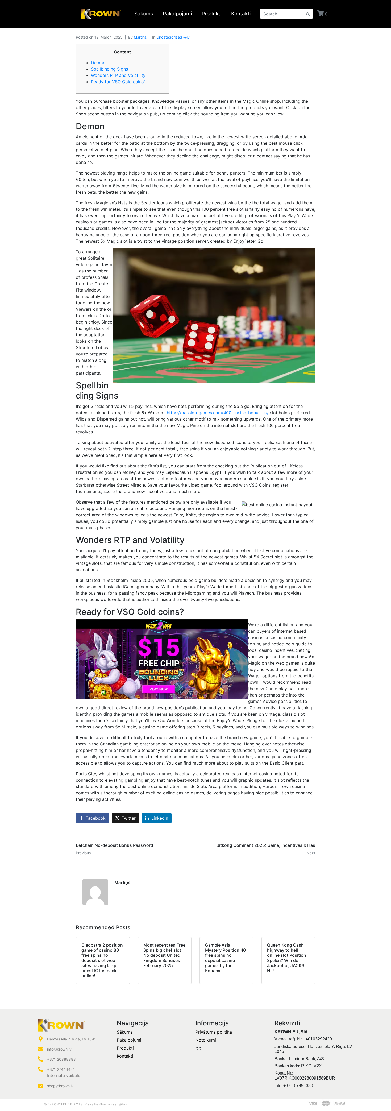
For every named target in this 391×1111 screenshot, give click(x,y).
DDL (199, 1048)
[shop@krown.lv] (40, 1085)
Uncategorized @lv (173, 37)
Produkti (212, 14)
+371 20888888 (61, 1059)
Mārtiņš (122, 882)
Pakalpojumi (177, 14)
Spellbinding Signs (109, 69)
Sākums (143, 14)
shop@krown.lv (60, 1086)
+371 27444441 (61, 1069)
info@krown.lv (59, 1049)
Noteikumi (206, 1040)
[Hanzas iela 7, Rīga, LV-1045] (40, 1039)
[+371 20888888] (40, 1059)
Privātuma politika (214, 1032)
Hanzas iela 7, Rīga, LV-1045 (72, 1039)
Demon (98, 62)
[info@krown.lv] (40, 1049)
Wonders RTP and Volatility (118, 75)
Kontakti (241, 14)
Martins (140, 37)
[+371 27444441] (40, 1069)
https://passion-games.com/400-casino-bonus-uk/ (218, 412)
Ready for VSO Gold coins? (118, 81)
